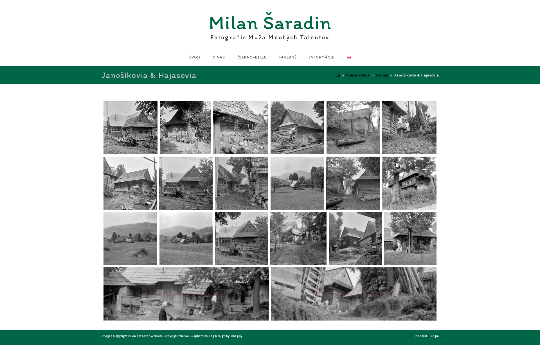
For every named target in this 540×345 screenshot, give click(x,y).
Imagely (236, 336)
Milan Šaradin (270, 24)
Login (435, 336)
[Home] (338, 75)
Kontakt (421, 336)
